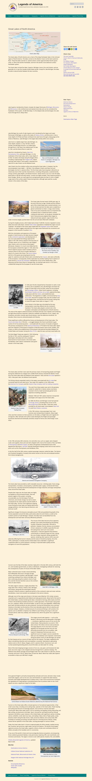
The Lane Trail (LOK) (68, 56)
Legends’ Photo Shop (77, 16)
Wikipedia (14, 767)
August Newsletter (68, 64)
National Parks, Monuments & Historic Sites (23, 754)
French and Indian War (14, 322)
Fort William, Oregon (69, 61)
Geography (35, 16)
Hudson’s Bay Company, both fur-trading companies (43, 384)
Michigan (49, 107)
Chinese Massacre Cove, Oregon (72, 67)
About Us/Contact (12, 775)
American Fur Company (17, 384)
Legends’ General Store (64, 16)
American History (68, 102)
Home (9, 16)
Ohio (17, 154)
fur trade (51, 380)
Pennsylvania (12, 154)
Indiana (37, 135)
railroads (24, 446)
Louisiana (44, 408)
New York (30, 152)
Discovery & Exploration (70, 103)
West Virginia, (24, 444)
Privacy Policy (51, 775)
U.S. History (17, 16)
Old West (66, 110)
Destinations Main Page (70, 119)
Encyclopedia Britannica (18, 764)
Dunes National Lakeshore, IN (24, 751)
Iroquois (45, 257)
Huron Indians (33, 253)
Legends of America (30, 4)
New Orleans (37, 408)
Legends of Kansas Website (38, 775)
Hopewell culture (45, 226)
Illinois (42, 135)
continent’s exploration (18, 237)
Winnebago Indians (32, 290)
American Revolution (33, 325)
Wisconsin (56, 107)
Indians (39, 294)
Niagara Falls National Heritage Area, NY (22, 757)
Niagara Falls (29, 159)
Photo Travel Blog (24, 775)
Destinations (26, 16)
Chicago (32, 402)
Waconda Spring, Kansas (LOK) (71, 74)
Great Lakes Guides (16, 765)
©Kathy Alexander (13, 740)
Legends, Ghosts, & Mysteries (47, 16)
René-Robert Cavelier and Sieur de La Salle (37, 292)
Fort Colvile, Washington (70, 66)
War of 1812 (33, 331)
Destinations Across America (19, 748)
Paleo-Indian (33, 224)
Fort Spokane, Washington (70, 63)
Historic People (67, 107)
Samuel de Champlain (23, 260)
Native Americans (68, 108)
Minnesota (14, 109)
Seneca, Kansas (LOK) (69, 72)
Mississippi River (33, 404)
